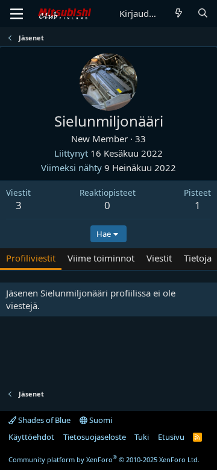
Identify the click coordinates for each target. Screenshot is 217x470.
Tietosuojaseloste (94, 436)
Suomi (99, 420)
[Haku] (203, 13)
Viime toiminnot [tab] (101, 258)
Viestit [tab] (159, 258)
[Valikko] (16, 14)
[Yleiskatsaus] (178, 13)
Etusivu (171, 436)
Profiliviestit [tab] (30, 258)
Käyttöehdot (31, 436)
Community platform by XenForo (104, 459)
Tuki (141, 436)
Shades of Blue (43, 420)
